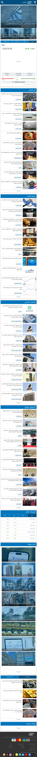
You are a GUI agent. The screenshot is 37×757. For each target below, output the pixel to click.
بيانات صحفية (30, 723)
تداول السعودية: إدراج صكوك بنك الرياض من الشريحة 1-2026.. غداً (13, 326)
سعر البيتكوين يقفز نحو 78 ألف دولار (14, 133)
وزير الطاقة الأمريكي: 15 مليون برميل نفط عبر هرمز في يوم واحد (12, 104)
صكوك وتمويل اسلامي (16, 321)
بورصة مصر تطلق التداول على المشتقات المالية (12, 258)
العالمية (16, 41)
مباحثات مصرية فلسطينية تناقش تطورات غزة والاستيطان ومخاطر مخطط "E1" (13, 489)
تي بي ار (33, 522)
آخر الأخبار (32, 90)
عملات (20, 168)
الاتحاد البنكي (32, 525)
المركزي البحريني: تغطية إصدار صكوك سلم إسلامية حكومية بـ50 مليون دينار (11, 374)
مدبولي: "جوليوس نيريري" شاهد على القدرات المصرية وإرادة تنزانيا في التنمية (12, 431)
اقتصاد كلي (19, 416)
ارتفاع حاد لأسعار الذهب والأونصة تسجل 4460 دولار (12, 691)
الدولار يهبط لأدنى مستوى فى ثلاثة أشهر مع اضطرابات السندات (12, 143)
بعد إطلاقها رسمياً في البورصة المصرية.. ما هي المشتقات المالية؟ (12, 249)
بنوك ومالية (18, 331)
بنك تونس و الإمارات (31, 532)
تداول (20, 254)
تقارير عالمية (18, 148)
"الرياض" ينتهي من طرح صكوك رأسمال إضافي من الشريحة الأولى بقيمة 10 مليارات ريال (11, 384)
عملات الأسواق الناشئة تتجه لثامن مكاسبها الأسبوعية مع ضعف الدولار (13, 163)
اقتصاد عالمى (18, 99)
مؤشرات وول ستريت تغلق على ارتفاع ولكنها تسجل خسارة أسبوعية (11, 153)
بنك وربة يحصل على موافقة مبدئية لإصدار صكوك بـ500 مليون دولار (12, 355)
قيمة (14, 515)
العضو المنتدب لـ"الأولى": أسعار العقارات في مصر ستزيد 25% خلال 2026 (12, 230)
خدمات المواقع (33, 748)
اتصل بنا (34, 746)
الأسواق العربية (30, 407)
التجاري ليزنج (32, 538)
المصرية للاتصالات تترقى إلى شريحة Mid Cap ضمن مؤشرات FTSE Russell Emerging (11, 479)
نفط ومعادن (18, 187)
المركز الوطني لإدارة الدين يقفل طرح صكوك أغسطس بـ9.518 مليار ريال (13, 316)
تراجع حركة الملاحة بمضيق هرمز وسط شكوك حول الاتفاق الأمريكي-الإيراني (11, 200)
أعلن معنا (22, 746)
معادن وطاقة (6, 41)
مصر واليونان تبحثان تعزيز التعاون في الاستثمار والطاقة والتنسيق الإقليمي (12, 470)
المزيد (18, 191)
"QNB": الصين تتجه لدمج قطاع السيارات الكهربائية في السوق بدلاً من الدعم (11, 94)
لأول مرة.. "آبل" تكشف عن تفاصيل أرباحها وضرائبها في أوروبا (13, 124)
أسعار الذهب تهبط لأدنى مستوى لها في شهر (12, 239)
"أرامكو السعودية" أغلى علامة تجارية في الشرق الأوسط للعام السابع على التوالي (12, 210)
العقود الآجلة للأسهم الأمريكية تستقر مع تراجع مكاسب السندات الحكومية (12, 681)
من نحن (10, 744)
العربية (24, 41)
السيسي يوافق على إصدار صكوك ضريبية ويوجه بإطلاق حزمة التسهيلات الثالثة (12, 365)
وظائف (22, 748)
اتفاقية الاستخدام (32, 744)
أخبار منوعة (31, 544)
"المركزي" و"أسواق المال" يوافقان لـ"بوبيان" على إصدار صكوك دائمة (12, 335)
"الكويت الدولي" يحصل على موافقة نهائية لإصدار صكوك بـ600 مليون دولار (12, 394)
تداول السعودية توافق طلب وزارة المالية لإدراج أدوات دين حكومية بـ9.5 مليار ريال (12, 306)
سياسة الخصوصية (32, 750)
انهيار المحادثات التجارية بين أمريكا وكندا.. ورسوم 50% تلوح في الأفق (12, 114)
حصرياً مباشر (31, 196)
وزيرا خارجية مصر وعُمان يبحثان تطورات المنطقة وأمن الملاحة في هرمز (12, 411)
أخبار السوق (18, 264)
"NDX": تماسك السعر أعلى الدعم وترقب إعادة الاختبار (12, 288)
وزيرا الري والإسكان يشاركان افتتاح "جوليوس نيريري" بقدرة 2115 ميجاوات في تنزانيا (13, 440)
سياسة (19, 475)
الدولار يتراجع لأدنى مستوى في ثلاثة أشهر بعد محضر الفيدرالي (12, 701)
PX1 (3, 45)
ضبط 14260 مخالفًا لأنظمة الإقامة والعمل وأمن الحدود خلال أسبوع (12, 450)
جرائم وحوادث (18, 455)
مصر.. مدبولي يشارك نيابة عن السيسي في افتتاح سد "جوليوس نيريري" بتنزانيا (12, 499)
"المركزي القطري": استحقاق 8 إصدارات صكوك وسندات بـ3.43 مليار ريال (12, 345)
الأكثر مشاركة (9, 677)
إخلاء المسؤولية (21, 744)
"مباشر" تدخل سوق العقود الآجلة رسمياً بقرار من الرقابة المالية (12, 268)
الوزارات (19, 436)
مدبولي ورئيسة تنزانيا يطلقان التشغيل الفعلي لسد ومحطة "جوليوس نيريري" (11, 460)
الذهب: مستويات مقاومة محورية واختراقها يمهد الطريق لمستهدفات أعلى (12, 278)
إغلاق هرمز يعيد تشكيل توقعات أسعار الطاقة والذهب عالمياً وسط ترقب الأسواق (12, 220)
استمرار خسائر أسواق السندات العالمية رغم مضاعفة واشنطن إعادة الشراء (11, 182)
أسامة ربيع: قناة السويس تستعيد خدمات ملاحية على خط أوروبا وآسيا (12, 421)
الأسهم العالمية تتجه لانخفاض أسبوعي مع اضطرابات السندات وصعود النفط (13, 172)
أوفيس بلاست (32, 528)
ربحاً (32, 515)
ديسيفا (10, 748)
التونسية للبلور (32, 519)
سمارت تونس (32, 535)
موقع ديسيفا (9, 746)
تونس (32, 41)
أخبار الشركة (18, 215)
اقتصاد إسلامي (30, 302)
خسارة (23, 515)
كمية (5, 515)
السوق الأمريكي (18, 158)
